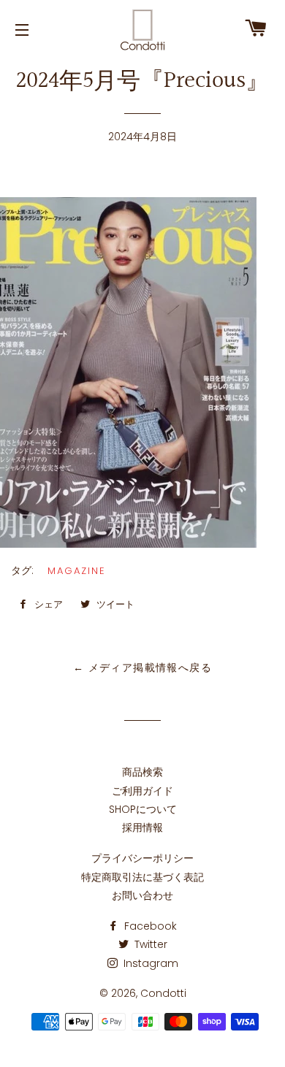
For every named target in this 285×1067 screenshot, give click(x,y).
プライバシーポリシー (142, 858)
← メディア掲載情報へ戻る (142, 667)
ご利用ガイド (142, 791)
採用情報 (142, 827)
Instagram (149, 963)
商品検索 (142, 772)
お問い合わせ (142, 895)
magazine (77, 571)
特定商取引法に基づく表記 (142, 877)
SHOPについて (143, 809)
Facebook (149, 926)
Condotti (163, 993)
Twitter (149, 944)
